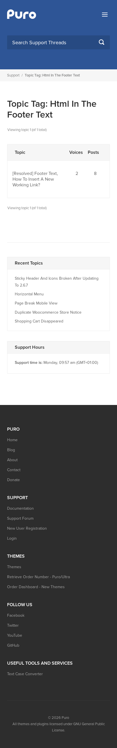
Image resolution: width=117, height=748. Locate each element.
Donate (13, 479)
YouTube (14, 635)
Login (12, 538)
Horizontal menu (29, 294)
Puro (65, 717)
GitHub (13, 645)
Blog (11, 449)
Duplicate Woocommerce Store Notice (48, 312)
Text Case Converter (25, 674)
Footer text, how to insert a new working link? (35, 179)
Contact (13, 469)
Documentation (20, 508)
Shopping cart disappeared (39, 321)
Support (13, 75)
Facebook (15, 615)
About (12, 459)
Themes (14, 566)
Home (12, 439)
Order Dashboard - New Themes (36, 586)
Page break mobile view (36, 303)
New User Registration (27, 528)
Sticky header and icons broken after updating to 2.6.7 (57, 282)
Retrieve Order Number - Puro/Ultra (38, 576)
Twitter (13, 625)
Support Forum (20, 518)
